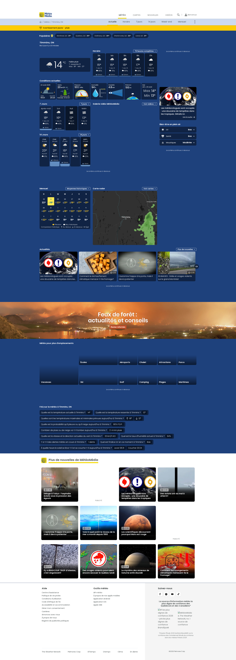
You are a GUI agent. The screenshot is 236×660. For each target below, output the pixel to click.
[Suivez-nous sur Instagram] (166, 594)
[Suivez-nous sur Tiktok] (178, 594)
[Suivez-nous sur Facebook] (160, 594)
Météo (47, 22)
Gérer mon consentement (53, 608)
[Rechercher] (178, 15)
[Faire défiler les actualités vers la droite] (196, 266)
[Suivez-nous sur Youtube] (172, 594)
